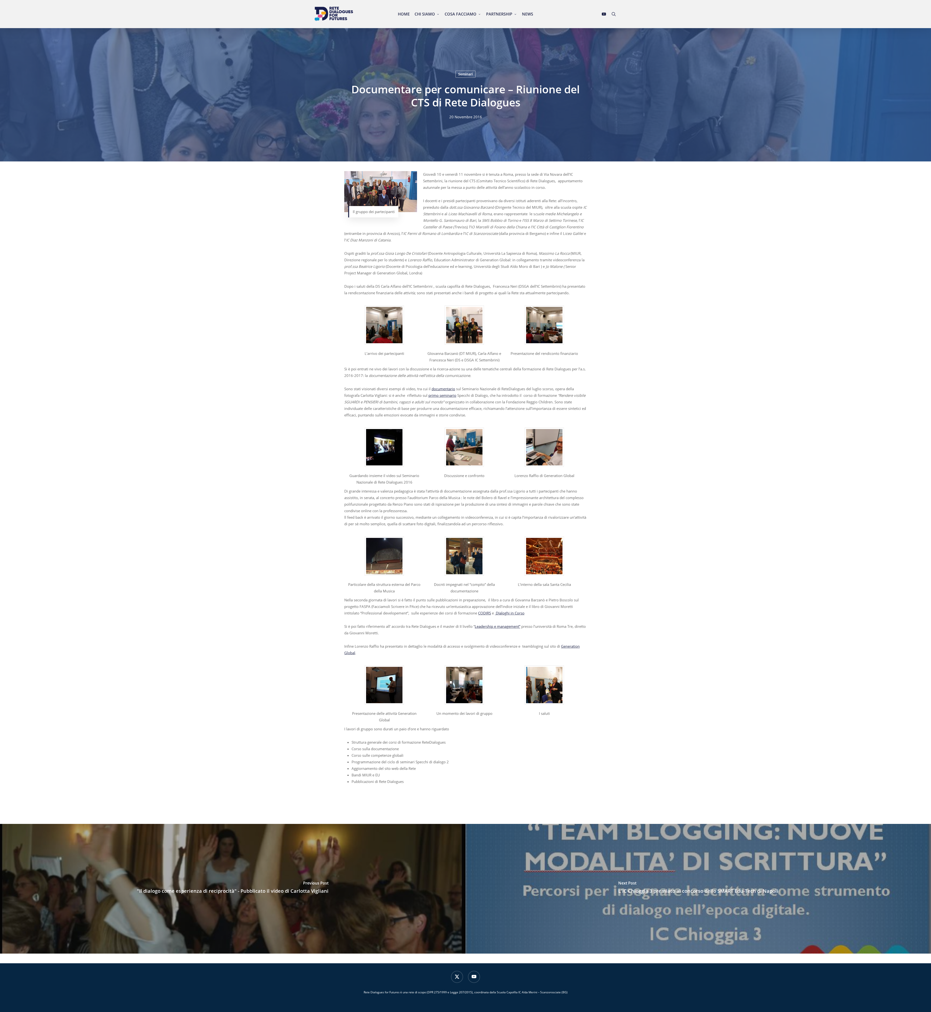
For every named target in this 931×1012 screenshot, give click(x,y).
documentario (443, 388)
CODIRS (484, 613)
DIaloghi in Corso (509, 613)
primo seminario (442, 395)
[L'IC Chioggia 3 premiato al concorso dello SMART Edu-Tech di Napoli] (698, 889)
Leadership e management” (497, 626)
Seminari (465, 74)
